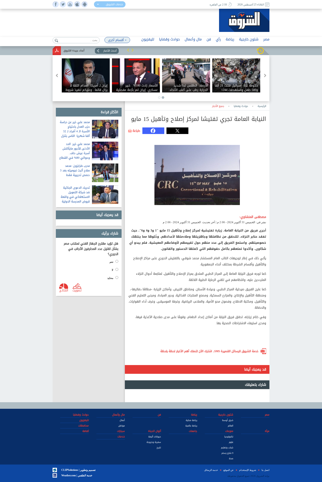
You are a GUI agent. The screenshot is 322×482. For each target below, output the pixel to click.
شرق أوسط (227, 420)
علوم (231, 442)
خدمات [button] (121, 436)
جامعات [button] (193, 431)
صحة (231, 458)
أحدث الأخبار (110, 50)
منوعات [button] (229, 431)
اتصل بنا (265, 470)
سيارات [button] (121, 431)
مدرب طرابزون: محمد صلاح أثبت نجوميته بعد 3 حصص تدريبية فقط (75, 170)
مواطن (121, 426)
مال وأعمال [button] (193, 39)
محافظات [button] (83, 425)
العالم (230, 426)
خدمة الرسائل (211, 470)
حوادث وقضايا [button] (169, 39)
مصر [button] (266, 39)
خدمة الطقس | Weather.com (76, 475)
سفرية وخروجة (154, 442)
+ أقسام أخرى (117, 40)
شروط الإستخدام (247, 470)
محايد (110, 278)
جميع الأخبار (218, 106)
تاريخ (159, 447)
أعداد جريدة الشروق (74, 50)
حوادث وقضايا (241, 106)
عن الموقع (228, 470)
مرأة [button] (267, 431)
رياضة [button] (230, 39)
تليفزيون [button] (147, 39)
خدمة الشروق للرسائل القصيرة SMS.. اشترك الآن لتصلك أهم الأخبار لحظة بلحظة (209, 351)
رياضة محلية (191, 420)
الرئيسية (262, 106)
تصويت (77, 290)
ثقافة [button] (85, 431)
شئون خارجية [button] (248, 39)
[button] (128, 50)
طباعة (136, 131)
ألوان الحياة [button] (154, 431)
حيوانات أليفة (154, 437)
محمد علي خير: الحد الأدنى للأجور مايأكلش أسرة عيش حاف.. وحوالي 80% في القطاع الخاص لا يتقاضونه (74, 153)
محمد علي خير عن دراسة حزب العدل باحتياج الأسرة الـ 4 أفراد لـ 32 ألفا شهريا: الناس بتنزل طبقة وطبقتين (75, 131)
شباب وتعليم (227, 447)
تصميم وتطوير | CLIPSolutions (78, 470)
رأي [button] (218, 39)
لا (112, 269)
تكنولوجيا (228, 437)
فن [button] (209, 39)
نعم (111, 261)
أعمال (122, 420)
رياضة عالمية (191, 426)
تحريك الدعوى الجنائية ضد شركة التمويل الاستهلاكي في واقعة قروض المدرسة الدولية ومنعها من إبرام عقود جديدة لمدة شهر (75, 199)
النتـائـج (63, 290)
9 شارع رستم (227, 453)
